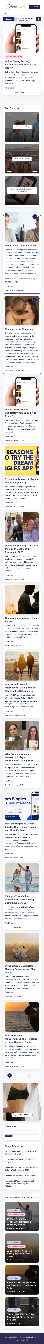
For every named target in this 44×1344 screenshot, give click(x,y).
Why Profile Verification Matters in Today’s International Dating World (19, 757)
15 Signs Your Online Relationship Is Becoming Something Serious (19, 899)
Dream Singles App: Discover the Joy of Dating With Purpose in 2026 (21, 548)
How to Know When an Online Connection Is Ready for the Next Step (20, 1317)
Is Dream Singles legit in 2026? (29, 18)
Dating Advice (13, 1211)
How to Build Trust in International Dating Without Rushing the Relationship (20, 687)
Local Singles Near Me (22, 159)
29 (28, 1075)
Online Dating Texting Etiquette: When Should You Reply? (21, 64)
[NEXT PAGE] (34, 1075)
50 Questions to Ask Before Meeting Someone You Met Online (20, 969)
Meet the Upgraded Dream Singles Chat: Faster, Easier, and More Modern (20, 827)
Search (9, 1126)
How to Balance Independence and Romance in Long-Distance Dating (21, 1038)
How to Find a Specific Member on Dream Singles (22, 190)
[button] (34, 7)
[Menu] (6, 14)
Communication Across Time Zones (20, 1176)
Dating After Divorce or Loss (21, 245)
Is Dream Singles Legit (22, 127)
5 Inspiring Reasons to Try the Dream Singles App (20, 1161)
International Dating (14, 57)
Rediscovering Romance (19, 329)
